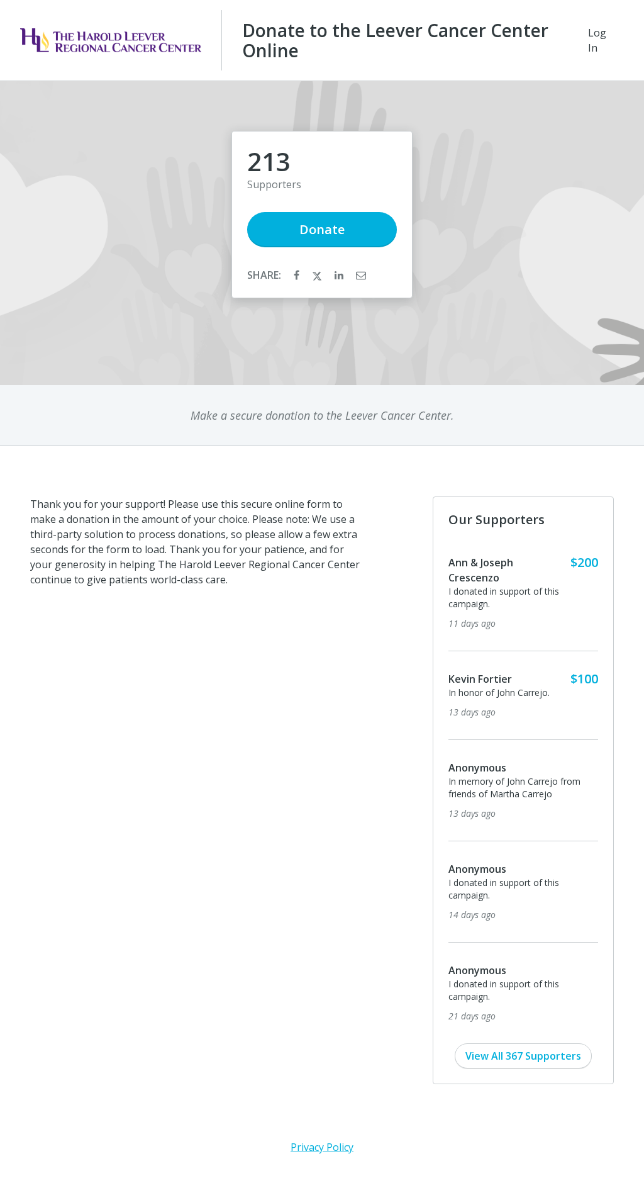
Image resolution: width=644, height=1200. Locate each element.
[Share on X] (318, 275)
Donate (322, 229)
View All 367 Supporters (523, 1056)
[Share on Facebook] (298, 275)
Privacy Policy (322, 1147)
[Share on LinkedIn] (340, 275)
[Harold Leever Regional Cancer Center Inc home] (110, 40)
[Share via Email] (361, 275)
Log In (597, 40)
